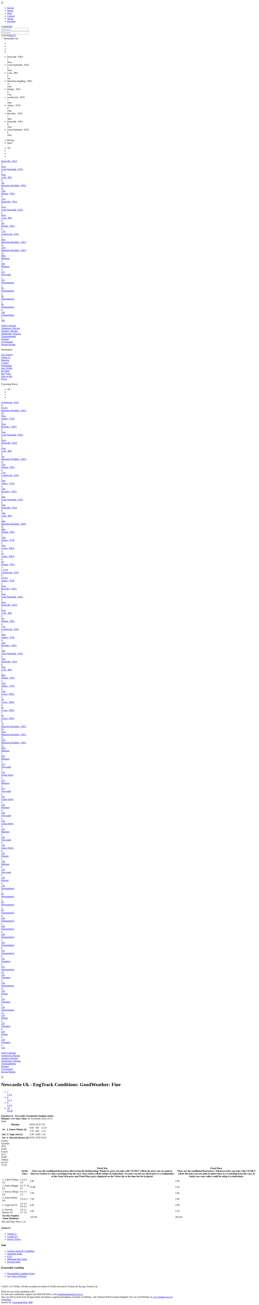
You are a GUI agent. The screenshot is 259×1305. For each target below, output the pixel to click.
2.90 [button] (177, 1199)
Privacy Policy (14, 1239)
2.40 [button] (177, 1193)
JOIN (9, 26)
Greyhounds (7, 342)
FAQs (4, 379)
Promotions (6, 365)
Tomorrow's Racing (10, 328)
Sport (9, 143)
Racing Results (8, 344)
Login (4, 26)
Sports (10, 10)
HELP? (12, 35)
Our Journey (7, 354)
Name (6, 1218)
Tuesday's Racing (9, 331)
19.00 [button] (32, 1187)
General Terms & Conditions (20, 1251)
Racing (10, 8)
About (10, 18)
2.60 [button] (32, 1211)
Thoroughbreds (8, 336)
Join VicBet (6, 368)
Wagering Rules (14, 1253)
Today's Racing (8, 325)
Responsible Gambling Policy (21, 1273)
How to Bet (6, 376)
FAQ (9, 1256)
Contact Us (12, 1236)
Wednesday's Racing (11, 333)
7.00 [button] (32, 1199)
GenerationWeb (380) (22, 1302)
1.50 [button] (177, 1211)
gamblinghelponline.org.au (70, 1294)
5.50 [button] (177, 1187)
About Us (5, 357)
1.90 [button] (177, 1181)
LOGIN (5, 35)
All (8, 148)
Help (9, 13)
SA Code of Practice (17, 1276)
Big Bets (11, 21)
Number (14, 1215)
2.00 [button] (177, 1205)
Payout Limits (13, 1262)
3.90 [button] (32, 1181)
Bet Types (6, 373)
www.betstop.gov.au (162, 1297)
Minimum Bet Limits (17, 1259)
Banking (5, 360)
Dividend (13, 1218)
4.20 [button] (32, 1205)
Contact (11, 16)
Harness (5, 339)
